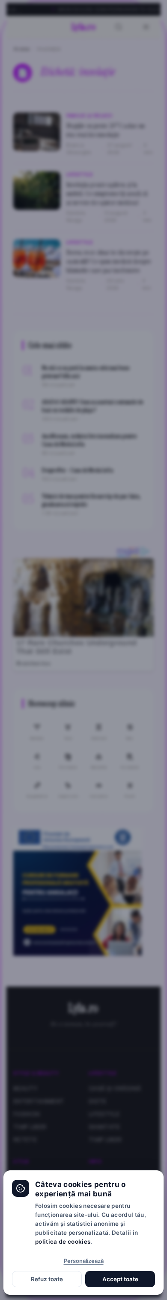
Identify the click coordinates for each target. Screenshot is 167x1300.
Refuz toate (47, 1279)
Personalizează (84, 1260)
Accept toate (120, 1279)
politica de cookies (62, 1241)
